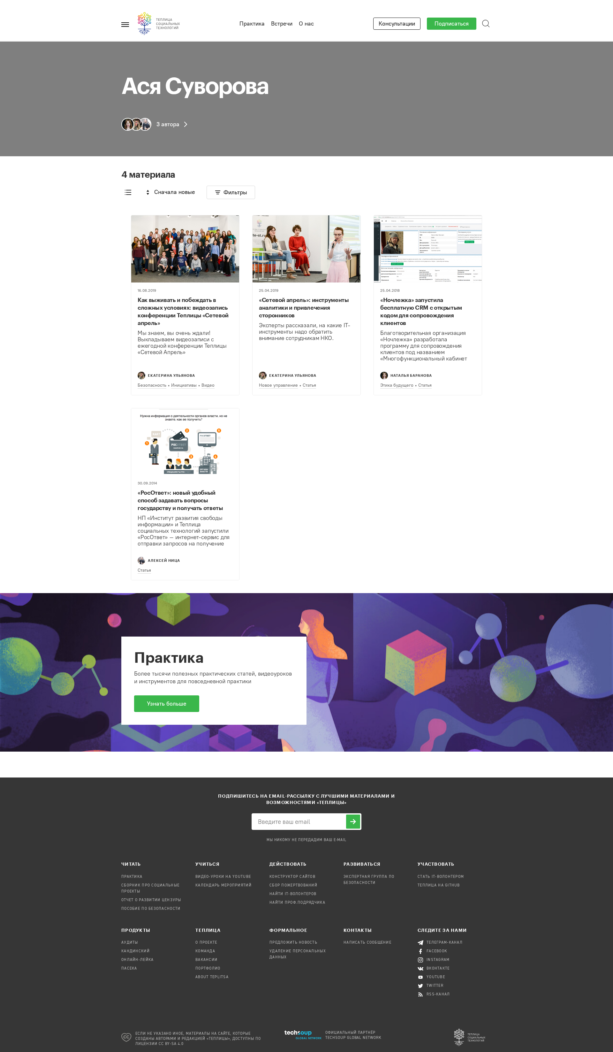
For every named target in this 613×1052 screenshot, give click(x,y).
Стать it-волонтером (441, 877)
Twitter (435, 986)
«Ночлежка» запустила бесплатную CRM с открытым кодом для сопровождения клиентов (421, 311)
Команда (205, 951)
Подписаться (452, 23)
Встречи (281, 23)
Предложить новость (293, 943)
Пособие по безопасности (150, 909)
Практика (252, 23)
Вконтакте (438, 969)
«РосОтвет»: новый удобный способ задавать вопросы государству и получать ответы (180, 500)
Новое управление (278, 385)
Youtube (436, 977)
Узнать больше (166, 703)
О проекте (206, 943)
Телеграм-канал (445, 943)
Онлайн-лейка (137, 960)
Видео (208, 385)
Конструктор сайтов (292, 877)
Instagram (438, 960)
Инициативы (184, 385)
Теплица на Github (439, 885)
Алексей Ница (164, 560)
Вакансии (206, 960)
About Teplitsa (212, 977)
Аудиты (129, 943)
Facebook (437, 951)
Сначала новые (174, 192)
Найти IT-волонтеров (292, 894)
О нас (306, 23)
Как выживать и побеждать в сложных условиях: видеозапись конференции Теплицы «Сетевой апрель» (183, 311)
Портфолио (208, 969)
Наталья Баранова (411, 375)
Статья (309, 385)
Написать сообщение (367, 943)
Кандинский (135, 951)
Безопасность (152, 385)
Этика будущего (396, 385)
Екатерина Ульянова (171, 375)
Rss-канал (438, 994)
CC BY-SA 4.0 (171, 1044)
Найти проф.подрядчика (297, 903)
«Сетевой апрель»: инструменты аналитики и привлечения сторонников (304, 307)
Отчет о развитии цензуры (151, 900)
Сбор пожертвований (293, 885)
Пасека (129, 969)
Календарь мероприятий (223, 885)
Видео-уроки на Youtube (223, 877)
